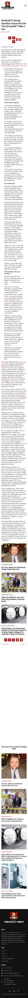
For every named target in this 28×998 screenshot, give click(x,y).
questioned (14, 500)
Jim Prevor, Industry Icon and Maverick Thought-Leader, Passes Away (13, 568)
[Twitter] (9, 991)
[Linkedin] (14, 991)
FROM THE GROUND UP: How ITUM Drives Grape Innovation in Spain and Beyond (12, 599)
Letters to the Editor (8, 626)
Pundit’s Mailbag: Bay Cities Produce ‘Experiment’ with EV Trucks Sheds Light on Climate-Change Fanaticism (13, 895)
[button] (25, 5)
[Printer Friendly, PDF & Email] (18, 40)
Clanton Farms (14, 381)
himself (3, 368)
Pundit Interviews (7, 595)
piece (24, 395)
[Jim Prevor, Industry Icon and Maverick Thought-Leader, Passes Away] (14, 553)
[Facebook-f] (18, 991)
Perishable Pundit (7, 564)
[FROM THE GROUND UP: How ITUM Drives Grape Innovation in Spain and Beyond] (14, 582)
